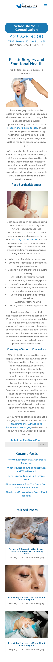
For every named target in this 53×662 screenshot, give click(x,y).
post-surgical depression (24, 239)
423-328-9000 (26, 36)
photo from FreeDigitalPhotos (26, 440)
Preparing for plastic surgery (22, 128)
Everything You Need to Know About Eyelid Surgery (26, 598)
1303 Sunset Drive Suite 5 (26, 41)
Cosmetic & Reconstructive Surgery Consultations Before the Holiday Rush (27, 551)
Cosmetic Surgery (31, 70)
